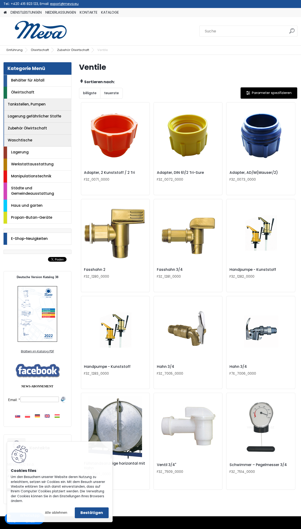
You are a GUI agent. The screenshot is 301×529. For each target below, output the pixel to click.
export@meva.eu (64, 3)
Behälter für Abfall (27, 80)
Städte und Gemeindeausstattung (32, 191)
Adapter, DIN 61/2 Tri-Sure (180, 172)
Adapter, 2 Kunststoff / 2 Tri (109, 172)
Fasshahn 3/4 (170, 269)
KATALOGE (110, 12)
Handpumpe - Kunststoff (253, 269)
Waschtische (20, 140)
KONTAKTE (88, 12)
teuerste (111, 93)
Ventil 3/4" (166, 465)
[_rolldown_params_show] (269, 92)
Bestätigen (91, 512)
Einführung (15, 50)
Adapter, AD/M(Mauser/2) (254, 172)
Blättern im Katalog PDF (37, 351)
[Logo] (36, 31)
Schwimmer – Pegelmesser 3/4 (258, 465)
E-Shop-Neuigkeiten (29, 238)
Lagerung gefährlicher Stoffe (34, 116)
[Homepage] (5, 12)
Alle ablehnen (56, 512)
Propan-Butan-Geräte (31, 217)
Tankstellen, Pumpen (27, 104)
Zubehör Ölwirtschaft (73, 50)
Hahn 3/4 (165, 366)
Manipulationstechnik (31, 176)
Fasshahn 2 (94, 269)
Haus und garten (27, 205)
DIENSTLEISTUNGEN (26, 12)
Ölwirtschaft (40, 50)
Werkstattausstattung (32, 164)
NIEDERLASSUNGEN (60, 12)
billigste (89, 93)
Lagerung (20, 152)
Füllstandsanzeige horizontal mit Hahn (114, 466)
